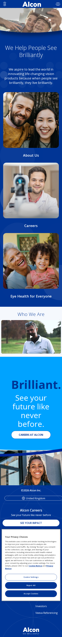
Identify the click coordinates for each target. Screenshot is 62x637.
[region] (31, 565)
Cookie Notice (35, 566)
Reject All (31, 585)
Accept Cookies (31, 594)
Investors (41, 606)
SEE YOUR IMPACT (31, 523)
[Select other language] (5, 4)
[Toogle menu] (58, 4)
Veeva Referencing (46, 613)
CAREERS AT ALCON (31, 435)
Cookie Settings (31, 577)
